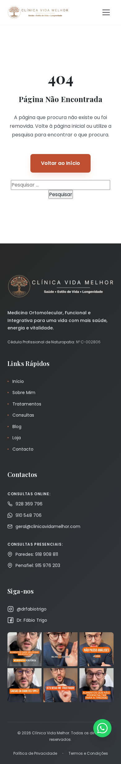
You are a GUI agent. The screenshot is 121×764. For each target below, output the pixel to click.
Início (18, 381)
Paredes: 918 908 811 (37, 554)
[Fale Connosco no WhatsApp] (102, 728)
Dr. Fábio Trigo (32, 620)
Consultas (23, 415)
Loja (16, 438)
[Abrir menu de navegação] (106, 12)
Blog (16, 426)
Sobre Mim (23, 392)
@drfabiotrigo (32, 609)
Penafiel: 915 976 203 (38, 565)
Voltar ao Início (60, 163)
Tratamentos (26, 404)
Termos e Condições (88, 753)
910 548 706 (29, 515)
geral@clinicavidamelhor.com (48, 526)
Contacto (23, 449)
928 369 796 (29, 504)
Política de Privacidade (35, 753)
